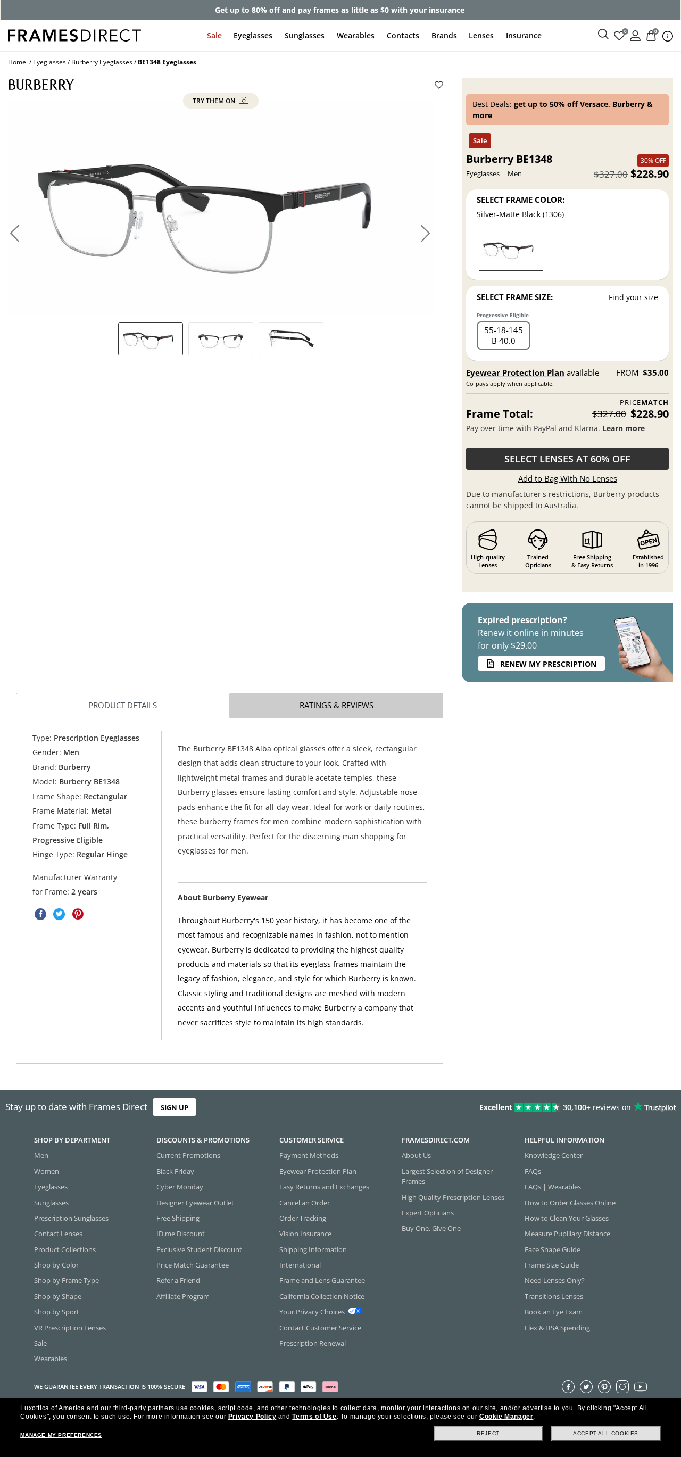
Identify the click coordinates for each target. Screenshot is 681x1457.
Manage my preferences (61, 1435)
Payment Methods (308, 1155)
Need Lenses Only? (555, 1280)
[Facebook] (568, 1386)
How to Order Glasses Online (570, 1202)
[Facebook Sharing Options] (40, 914)
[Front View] (220, 338)
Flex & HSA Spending (557, 1327)
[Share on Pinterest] (78, 914)
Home (17, 62)
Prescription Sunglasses (71, 1218)
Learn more (623, 428)
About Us (416, 1155)
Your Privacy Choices (312, 1312)
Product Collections (65, 1249)
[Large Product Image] (221, 208)
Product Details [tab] (122, 705)
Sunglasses (305, 35)
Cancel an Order (304, 1202)
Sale (214, 35)
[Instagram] (622, 1386)
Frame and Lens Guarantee (322, 1280)
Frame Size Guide (552, 1265)
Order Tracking (302, 1218)
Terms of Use (314, 1416)
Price (644, 402)
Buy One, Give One (431, 1228)
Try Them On (215, 100)
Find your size (633, 297)
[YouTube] (640, 1386)
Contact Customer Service (320, 1327)
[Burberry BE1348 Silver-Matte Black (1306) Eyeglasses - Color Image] (511, 251)
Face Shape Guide (552, 1249)
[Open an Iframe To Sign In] (635, 35)
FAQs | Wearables (553, 1186)
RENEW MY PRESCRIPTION (548, 664)
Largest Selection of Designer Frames (447, 1176)
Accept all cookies (605, 1433)
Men (41, 1155)
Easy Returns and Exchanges (324, 1186)
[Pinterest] (604, 1386)
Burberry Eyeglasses (101, 62)
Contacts (403, 35)
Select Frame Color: (520, 199)
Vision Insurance (305, 1233)
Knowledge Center (554, 1155)
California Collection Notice (321, 1296)
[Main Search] (603, 34)
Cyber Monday (179, 1186)
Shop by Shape (57, 1296)
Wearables (356, 35)
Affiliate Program (183, 1296)
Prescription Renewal (312, 1343)
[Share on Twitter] (59, 914)
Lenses (481, 35)
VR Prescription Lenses (70, 1327)
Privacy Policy (252, 1416)
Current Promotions (188, 1155)
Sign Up (174, 1107)
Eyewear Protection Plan (515, 372)
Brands (444, 35)
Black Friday (175, 1171)
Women (46, 1171)
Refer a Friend (178, 1280)
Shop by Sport (56, 1312)
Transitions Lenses (554, 1296)
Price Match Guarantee (192, 1265)
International (300, 1265)
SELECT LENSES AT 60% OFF (567, 458)
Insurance (524, 35)
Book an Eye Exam (554, 1312)
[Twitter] (586, 1386)
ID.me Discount (180, 1233)
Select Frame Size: (515, 297)
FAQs (533, 1171)
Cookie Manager (506, 1416)
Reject (488, 1433)
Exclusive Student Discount (199, 1249)
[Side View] (291, 338)
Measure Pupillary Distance (567, 1233)
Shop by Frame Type (66, 1280)
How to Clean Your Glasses (567, 1218)
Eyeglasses (253, 35)
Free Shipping (178, 1218)
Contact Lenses (58, 1233)
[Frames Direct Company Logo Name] (74, 34)
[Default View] (150, 338)
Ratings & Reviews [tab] (336, 705)
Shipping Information (313, 1249)
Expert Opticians (428, 1213)
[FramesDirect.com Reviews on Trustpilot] (536, 1107)
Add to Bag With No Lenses (567, 478)
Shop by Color (56, 1265)
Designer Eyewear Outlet (195, 1202)
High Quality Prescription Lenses (453, 1197)
